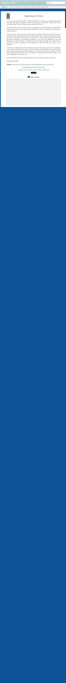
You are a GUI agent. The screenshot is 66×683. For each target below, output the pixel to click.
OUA (47, 70)
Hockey (40, 70)
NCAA (44, 70)
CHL (24, 70)
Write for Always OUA (42, 7)
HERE (16, 61)
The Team (32, 7)
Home (11, 7)
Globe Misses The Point (34, 16)
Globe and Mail (33, 70)
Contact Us (25, 7)
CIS (27, 70)
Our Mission (18, 7)
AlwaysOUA (41, 67)
